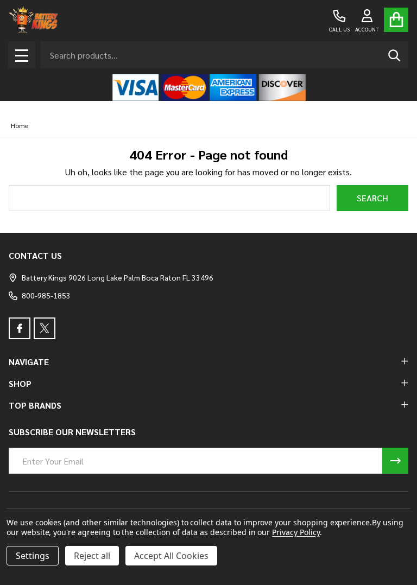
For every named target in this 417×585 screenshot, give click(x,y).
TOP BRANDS (35, 405)
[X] (44, 328)
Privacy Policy (295, 532)
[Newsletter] (395, 461)
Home (19, 125)
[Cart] (396, 20)
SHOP (20, 383)
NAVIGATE (29, 361)
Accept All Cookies (171, 556)
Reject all (92, 556)
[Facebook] (19, 328)
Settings (32, 556)
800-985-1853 (46, 295)
